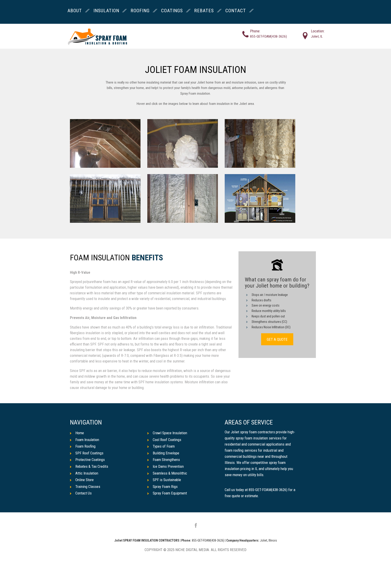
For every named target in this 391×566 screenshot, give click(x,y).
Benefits (147, 258)
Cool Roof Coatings (167, 439)
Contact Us (83, 493)
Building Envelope (166, 453)
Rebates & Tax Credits (91, 466)
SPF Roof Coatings (89, 453)
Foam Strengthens (166, 459)
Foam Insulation (87, 439)
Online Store (84, 479)
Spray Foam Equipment (170, 493)
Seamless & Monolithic (170, 473)
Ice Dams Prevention (168, 466)
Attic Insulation (86, 473)
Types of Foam (164, 446)
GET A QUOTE (277, 339)
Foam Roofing (85, 446)
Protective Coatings (90, 459)
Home (79, 433)
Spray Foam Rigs (165, 486)
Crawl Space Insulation (170, 433)
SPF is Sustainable (167, 479)
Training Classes (87, 486)
